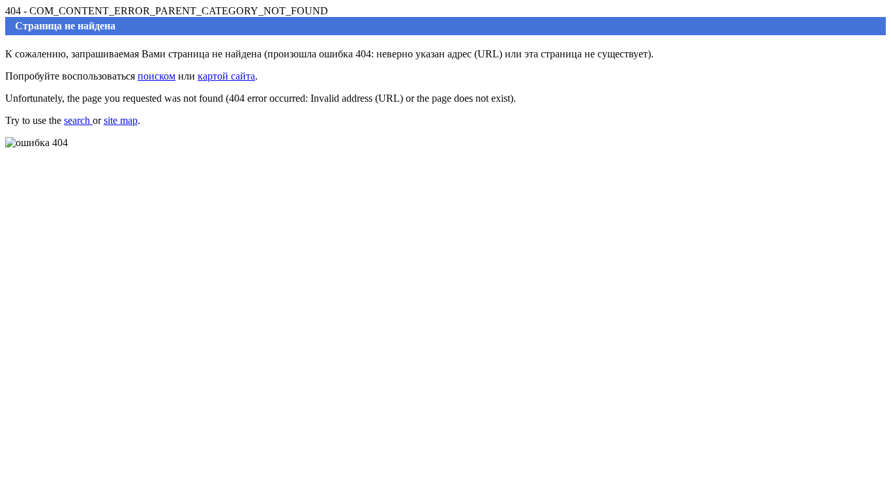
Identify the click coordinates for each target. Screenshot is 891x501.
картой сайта (226, 76)
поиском (156, 76)
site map (121, 120)
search (78, 120)
